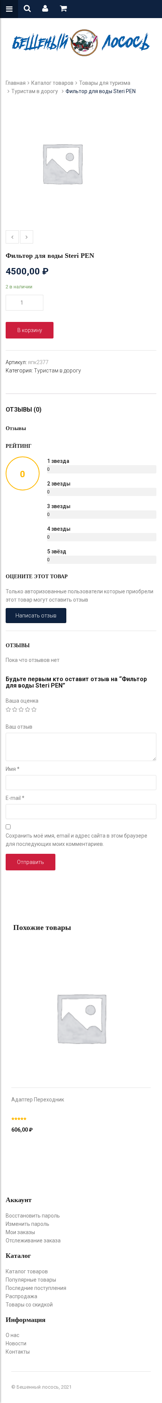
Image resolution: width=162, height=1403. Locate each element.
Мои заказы (20, 1232)
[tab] (27, 410)
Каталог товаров (52, 83)
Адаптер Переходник (37, 1100)
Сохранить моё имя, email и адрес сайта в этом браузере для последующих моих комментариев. (76, 840)
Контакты (18, 1352)
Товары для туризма (104, 83)
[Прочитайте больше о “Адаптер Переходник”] (81, 1010)
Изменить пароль (27, 1224)
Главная (16, 83)
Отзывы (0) (23, 409)
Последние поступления (36, 1288)
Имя (13, 769)
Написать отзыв (36, 616)
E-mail (15, 798)
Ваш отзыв (19, 727)
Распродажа (21, 1296)
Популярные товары (31, 1280)
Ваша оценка (22, 701)
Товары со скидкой (29, 1305)
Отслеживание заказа (33, 1241)
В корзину (29, 330)
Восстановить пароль (33, 1216)
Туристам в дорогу (34, 91)
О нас (12, 1335)
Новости (16, 1343)
